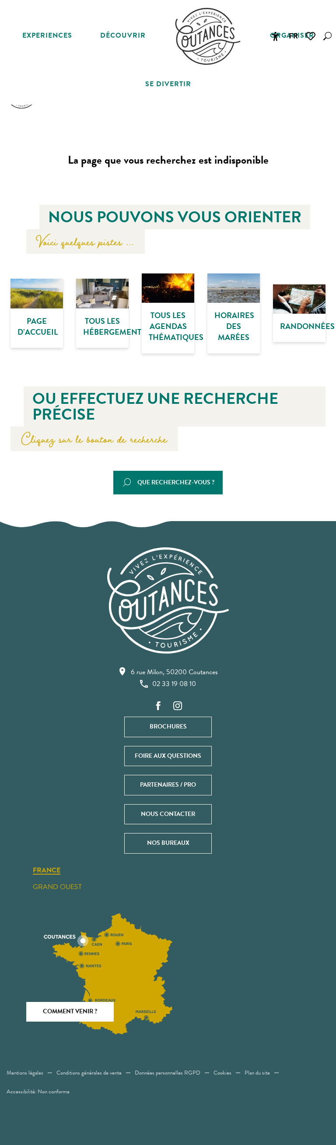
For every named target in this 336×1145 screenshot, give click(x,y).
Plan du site (257, 1072)
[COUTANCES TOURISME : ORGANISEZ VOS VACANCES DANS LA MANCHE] (208, 36)
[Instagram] (177, 706)
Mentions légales (25, 1072)
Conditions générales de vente (89, 1072)
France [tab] (46, 871)
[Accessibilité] (275, 36)
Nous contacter (168, 814)
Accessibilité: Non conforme (38, 1091)
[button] (327, 36)
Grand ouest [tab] (57, 886)
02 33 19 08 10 (174, 684)
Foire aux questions (168, 755)
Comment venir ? (70, 1011)
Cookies (222, 1072)
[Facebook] (158, 706)
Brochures (168, 726)
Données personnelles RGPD (167, 1072)
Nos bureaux (168, 842)
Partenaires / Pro (168, 784)
